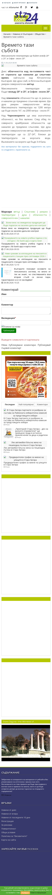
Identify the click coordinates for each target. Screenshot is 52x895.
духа (24, 214)
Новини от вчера (9, 813)
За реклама (6, 825)
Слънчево (29, 211)
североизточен (9, 218)
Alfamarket (14, 7)
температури (8, 214)
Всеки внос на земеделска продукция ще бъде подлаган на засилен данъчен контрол (26, 229)
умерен (44, 211)
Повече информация (38, 893)
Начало (7, 3)
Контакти (32, 3)
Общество (40, 34)
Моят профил (19, 3)
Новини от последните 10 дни (15, 817)
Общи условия (8, 832)
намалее (25, 218)
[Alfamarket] (26, 376)
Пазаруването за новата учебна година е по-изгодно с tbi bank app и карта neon (26, 245)
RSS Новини (6, 795)
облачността (40, 214)
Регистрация (7, 821)
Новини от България (23, 34)
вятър (17, 211)
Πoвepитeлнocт (8, 828)
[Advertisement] (26, 177)
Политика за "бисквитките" (14, 836)
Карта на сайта (8, 840)
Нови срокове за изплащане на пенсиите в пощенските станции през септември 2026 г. (26, 260)
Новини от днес (8, 810)
